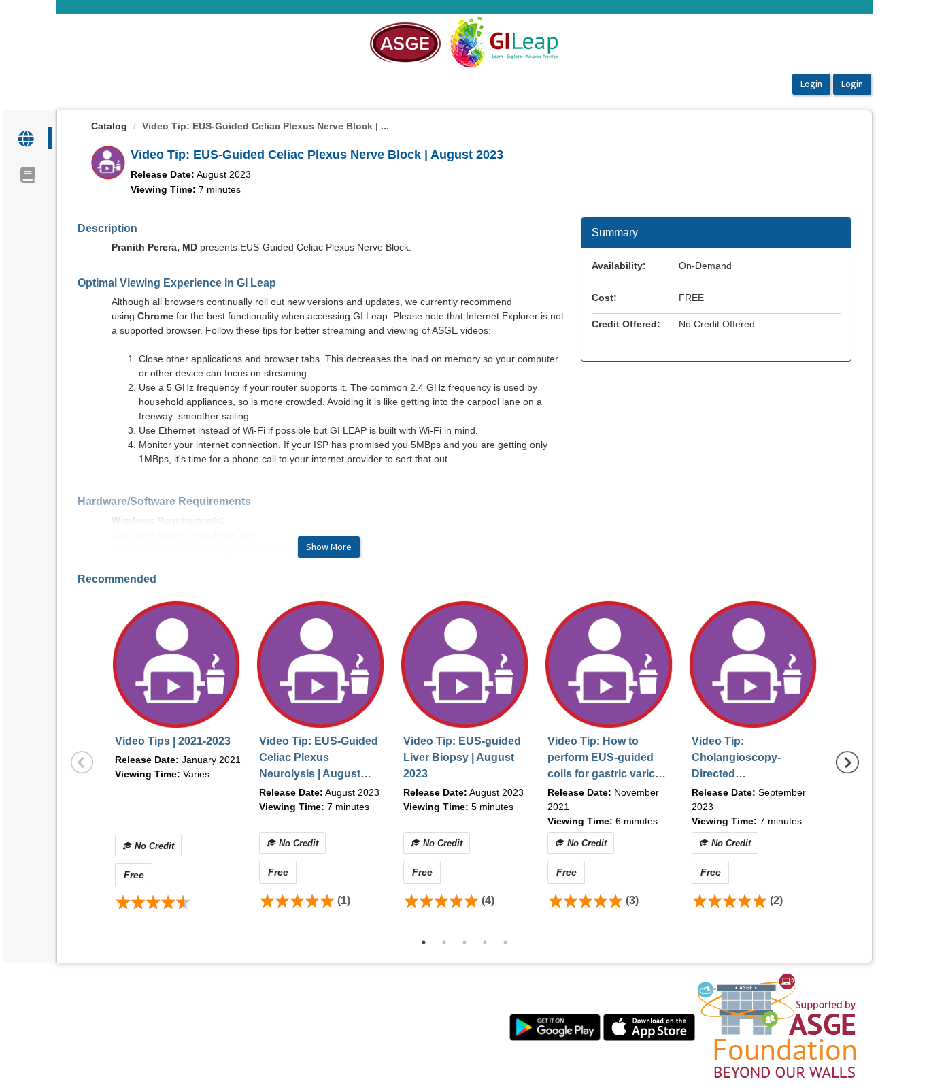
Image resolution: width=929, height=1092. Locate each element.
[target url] (26, 138)
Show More (329, 547)
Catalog (109, 126)
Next (847, 762)
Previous (82, 762)
